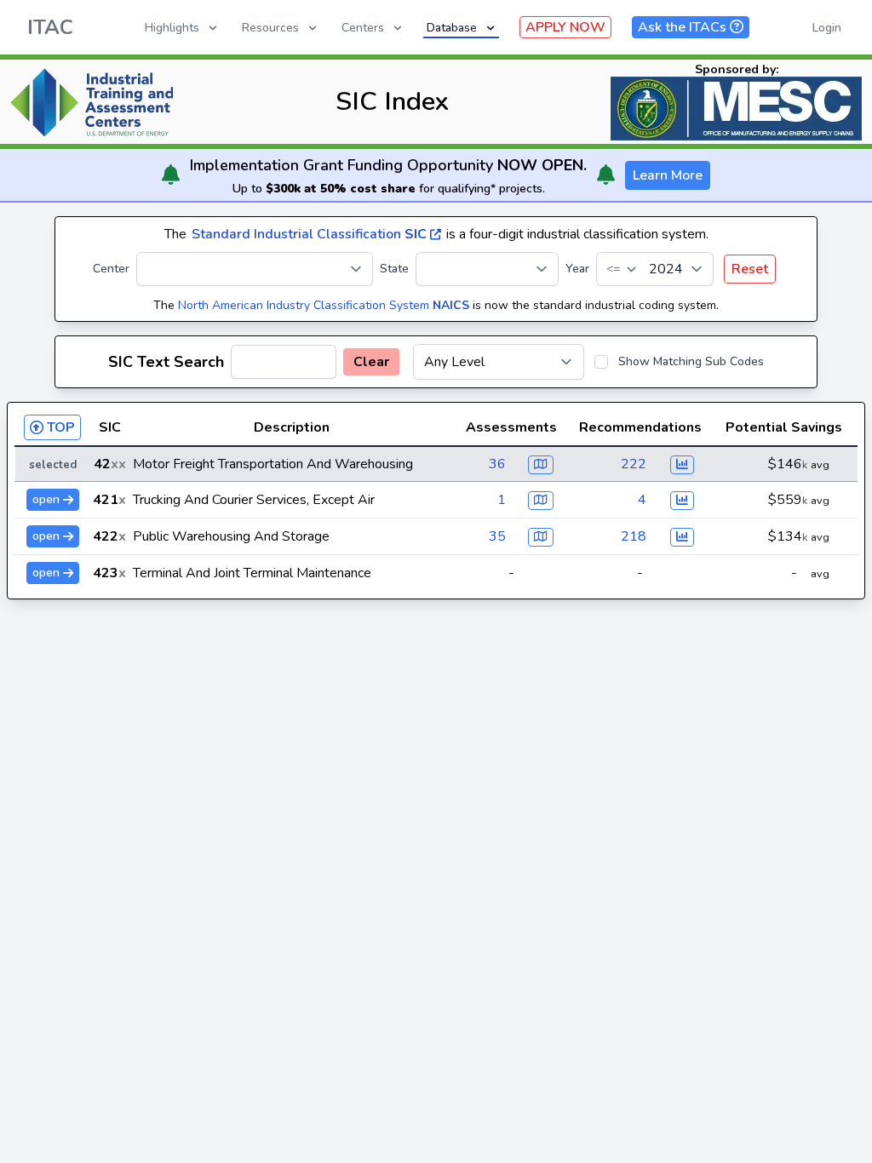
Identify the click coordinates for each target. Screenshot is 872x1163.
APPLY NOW (565, 27)
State (394, 269)
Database (452, 28)
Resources (270, 28)
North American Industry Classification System (323, 305)
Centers (362, 28)
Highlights (172, 28)
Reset (749, 269)
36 (497, 464)
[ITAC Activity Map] (541, 464)
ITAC (50, 27)
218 (633, 536)
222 (633, 464)
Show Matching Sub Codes (691, 361)
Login (826, 28)
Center (111, 269)
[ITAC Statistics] (682, 464)
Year (577, 269)
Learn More (668, 175)
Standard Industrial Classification (309, 234)
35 (497, 536)
